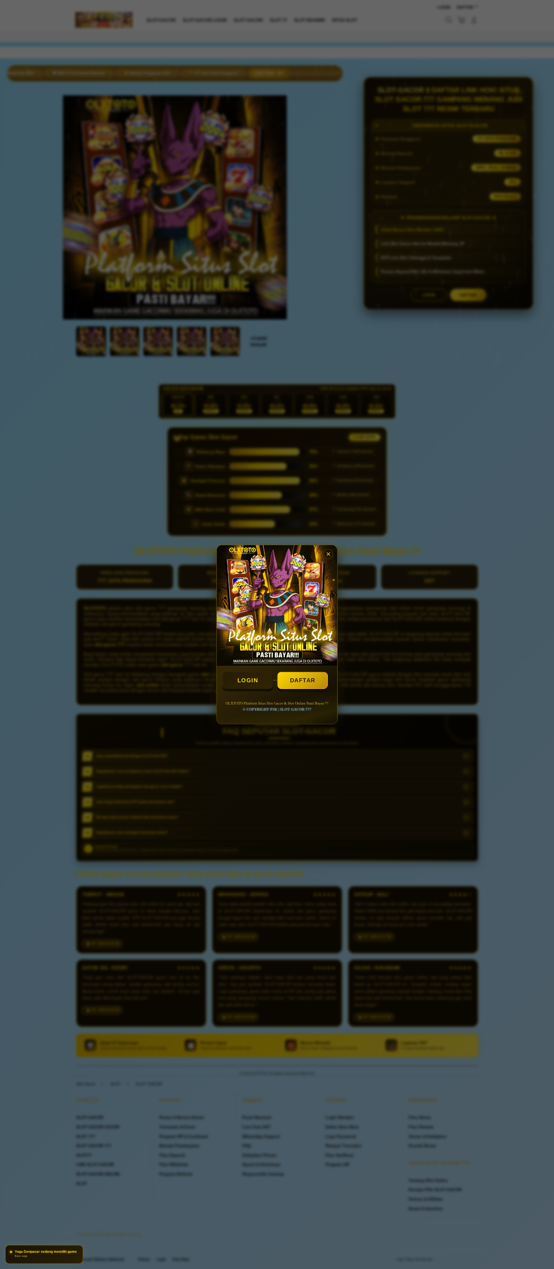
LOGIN (247, 680)
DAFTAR (302, 680)
